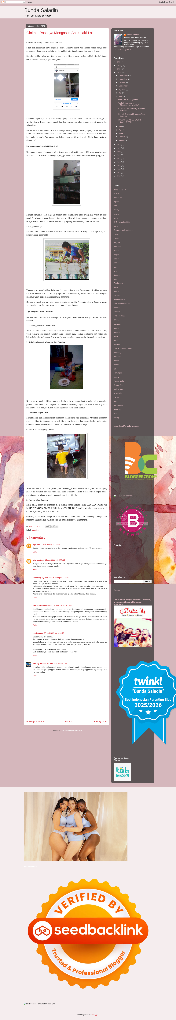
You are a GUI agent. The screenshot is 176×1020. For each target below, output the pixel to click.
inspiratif (117, 295)
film (115, 271)
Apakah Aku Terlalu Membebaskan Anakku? (128, 104)
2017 (119, 159)
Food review (118, 283)
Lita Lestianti (38, 560)
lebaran (116, 308)
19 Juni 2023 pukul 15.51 (63, 605)
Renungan (118, 373)
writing (116, 418)
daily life (117, 242)
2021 (119, 148)
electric (116, 251)
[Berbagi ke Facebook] (54, 526)
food (115, 279)
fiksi (115, 267)
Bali (115, 206)
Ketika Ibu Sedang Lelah (128, 99)
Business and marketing (123, 230)
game (116, 287)
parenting (35, 530)
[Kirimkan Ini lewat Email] (46, 526)
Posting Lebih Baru (35, 721)
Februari (122, 137)
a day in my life (120, 189)
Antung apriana (39, 664)
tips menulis (118, 405)
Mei (120, 126)
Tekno (116, 397)
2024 (119, 69)
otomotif (117, 344)
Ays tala (36, 545)
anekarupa (118, 198)
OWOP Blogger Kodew (123, 348)
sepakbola (118, 393)
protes (116, 365)
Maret (121, 133)
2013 (119, 173)
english (116, 255)
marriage (117, 324)
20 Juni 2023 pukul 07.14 (57, 664)
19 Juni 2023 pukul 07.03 (58, 578)
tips (115, 401)
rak (115, 369)
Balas (35, 552)
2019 (119, 155)
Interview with (119, 299)
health (116, 291)
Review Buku (119, 381)
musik (116, 340)
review (116, 377)
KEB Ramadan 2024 (122, 304)
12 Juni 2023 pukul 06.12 (55, 560)
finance (116, 275)
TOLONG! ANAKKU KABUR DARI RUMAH (129, 121)
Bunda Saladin (41, 10)
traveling (117, 410)
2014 (119, 169)
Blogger (95, 1015)
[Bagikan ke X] (51, 526)
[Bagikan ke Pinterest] (57, 526)
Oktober (122, 82)
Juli (120, 93)
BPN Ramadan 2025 (122, 222)
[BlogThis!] (49, 526)
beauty (116, 210)
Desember (123, 75)
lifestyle (117, 312)
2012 (119, 176)
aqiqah (116, 202)
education (117, 247)
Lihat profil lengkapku (122, 49)
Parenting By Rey (40, 578)
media (116, 328)
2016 (119, 162)
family (116, 259)
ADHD (116, 194)
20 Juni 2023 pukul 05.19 (54, 633)
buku (116, 226)
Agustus (122, 89)
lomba (116, 320)
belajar (116, 214)
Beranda (69, 721)
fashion (116, 263)
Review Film (118, 385)
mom (116, 336)
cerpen (116, 234)
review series (119, 389)
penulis (116, 361)
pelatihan (117, 357)
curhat (116, 238)
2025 (119, 65)
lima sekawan (119, 316)
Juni (121, 96)
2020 (119, 152)
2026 (119, 62)
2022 (119, 145)
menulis (117, 332)
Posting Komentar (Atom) (71, 730)
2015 (119, 166)
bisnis (116, 218)
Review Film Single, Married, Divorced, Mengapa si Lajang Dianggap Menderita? (132, 602)
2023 (119, 72)
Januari (122, 140)
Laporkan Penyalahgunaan (126, 426)
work (115, 414)
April (121, 130)
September (123, 86)
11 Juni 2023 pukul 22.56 (50, 545)
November (123, 79)
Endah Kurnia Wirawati (43, 605)
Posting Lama (100, 721)
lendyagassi (38, 633)
